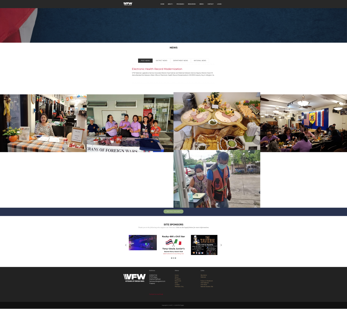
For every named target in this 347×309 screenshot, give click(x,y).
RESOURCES (191, 4)
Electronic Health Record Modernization (157, 68)
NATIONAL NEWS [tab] (200, 60)
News (176, 282)
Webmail (203, 277)
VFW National (205, 282)
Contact (177, 284)
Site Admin (204, 275)
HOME (162, 4)
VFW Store (204, 284)
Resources (178, 281)
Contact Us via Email (156, 294)
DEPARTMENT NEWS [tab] (180, 60)
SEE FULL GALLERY (173, 211)
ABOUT (170, 4)
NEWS (201, 4)
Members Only (179, 286)
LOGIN (219, 4)
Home (176, 275)
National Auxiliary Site (207, 286)
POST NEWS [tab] (145, 60)
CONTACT (211, 4)
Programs (178, 279)
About (176, 277)
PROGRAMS (180, 4)
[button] (126, 245)
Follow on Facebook (207, 281)
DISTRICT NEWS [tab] (161, 60)
